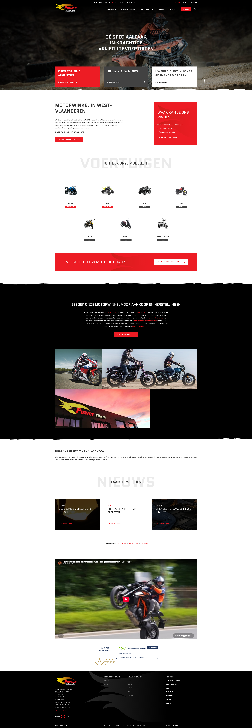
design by (169, 725)
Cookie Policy (108, 725)
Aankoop (161, 9)
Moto (106, 680)
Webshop (185, 9)
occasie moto (110, 312)
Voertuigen (111, 9)
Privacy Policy (120, 725)
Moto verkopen (122, 543)
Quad (106, 684)
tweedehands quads (157, 318)
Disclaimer (130, 725)
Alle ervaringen (154, 647)
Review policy (141, 725)
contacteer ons (164, 137)
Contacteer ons (123, 335)
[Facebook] (179, 2)
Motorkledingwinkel (128, 9)
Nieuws (185, 2)
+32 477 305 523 (119, 3)
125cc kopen (144, 543)
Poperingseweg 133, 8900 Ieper (102, 3)
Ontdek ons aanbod (66, 139)
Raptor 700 (142, 312)
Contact (194, 2)
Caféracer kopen (133, 543)
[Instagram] (175, 2)
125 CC (130, 688)
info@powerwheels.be (166, 132)
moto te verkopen (139, 326)
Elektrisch (132, 695)
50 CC (130, 691)
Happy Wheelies (147, 9)
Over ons (172, 9)
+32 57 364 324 (131, 3)
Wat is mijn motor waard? (168, 262)
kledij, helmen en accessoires (145, 320)
